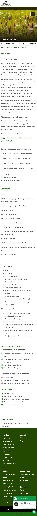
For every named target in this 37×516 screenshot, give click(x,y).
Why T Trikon (7, 438)
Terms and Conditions (9, 464)
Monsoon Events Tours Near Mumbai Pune (20, 47)
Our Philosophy (7, 441)
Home (3, 47)
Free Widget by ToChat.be (28, 508)
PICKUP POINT (32, 44)
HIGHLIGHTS (21, 44)
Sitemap (5, 467)
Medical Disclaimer (8, 448)
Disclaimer (6, 460)
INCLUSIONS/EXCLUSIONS (10, 44)
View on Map (5, 426)
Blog (21, 441)
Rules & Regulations (9, 444)
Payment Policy (7, 457)
